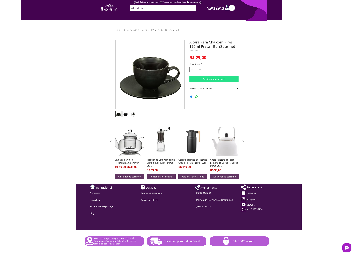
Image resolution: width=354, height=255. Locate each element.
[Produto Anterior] (111, 141)
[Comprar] (232, 8)
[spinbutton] (195, 69)
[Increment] (200, 69)
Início (118, 30)
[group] (177, 153)
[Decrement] (191, 69)
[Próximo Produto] (243, 141)
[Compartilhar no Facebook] (191, 96)
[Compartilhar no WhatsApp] (196, 96)
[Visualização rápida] (129, 141)
